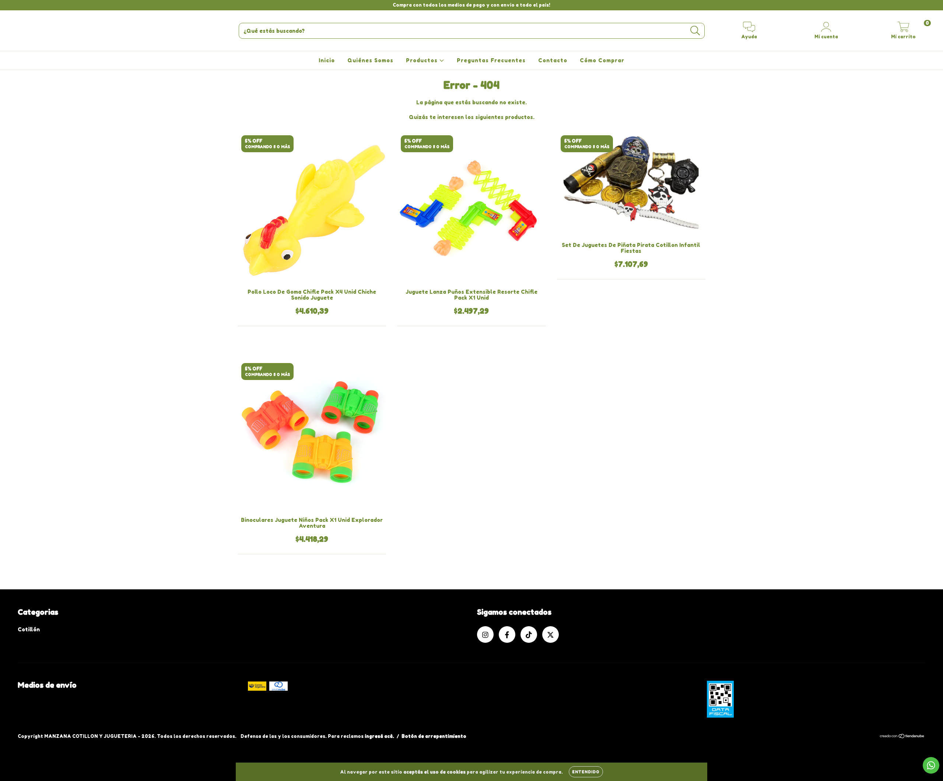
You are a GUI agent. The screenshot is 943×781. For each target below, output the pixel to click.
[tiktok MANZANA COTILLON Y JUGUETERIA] (33, 5)
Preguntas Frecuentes (491, 60)
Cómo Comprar (602, 60)
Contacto (552, 60)
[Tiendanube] (902, 737)
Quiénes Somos (370, 60)
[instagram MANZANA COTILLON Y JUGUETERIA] (11, 5)
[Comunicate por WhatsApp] (931, 765)
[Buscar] (695, 30)
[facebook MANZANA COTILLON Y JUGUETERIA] (22, 5)
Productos (422, 60)
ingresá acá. (379, 736)
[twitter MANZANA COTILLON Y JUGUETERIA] (44, 5)
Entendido (586, 772)
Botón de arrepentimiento (434, 736)
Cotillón (29, 629)
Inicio (327, 60)
